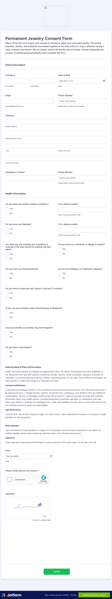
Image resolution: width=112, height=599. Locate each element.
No (11, 213)
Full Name (10, 75)
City (7, 151)
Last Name (34, 86)
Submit (56, 571)
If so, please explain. (68, 204)
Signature (10, 493)
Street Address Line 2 (14, 139)
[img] (27, 505)
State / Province (64, 151)
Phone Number (65, 95)
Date (60, 86)
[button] (104, 81)
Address (10, 115)
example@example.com (15, 106)
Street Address (11, 126)
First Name (10, 86)
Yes (11, 208)
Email (8, 95)
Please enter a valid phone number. (71, 106)
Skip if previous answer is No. (69, 215)
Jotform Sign (45, 520)
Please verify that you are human (22, 470)
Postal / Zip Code (12, 163)
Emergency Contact (15, 172)
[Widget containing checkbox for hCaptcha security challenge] (27, 479)
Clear (44, 516)
